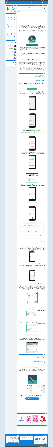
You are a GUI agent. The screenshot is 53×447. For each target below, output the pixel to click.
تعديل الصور (8, 31)
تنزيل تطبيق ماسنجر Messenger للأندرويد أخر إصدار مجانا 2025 (10, 57)
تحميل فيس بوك (16, 437)
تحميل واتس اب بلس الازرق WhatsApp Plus (39, 76)
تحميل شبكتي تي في (16, 439)
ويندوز (14, 20)
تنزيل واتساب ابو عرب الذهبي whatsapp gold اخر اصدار (11, 64)
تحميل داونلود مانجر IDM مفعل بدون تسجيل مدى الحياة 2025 (10, 51)
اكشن (14, 27)
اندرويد (11, 17)
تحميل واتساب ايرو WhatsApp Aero (40, 357)
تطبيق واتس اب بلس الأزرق (40, 227)
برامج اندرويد (43, 5)
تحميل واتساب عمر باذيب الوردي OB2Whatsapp (39, 361)
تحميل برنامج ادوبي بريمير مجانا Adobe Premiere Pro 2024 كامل (10, 45)
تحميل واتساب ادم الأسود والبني (41, 362)
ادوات (14, 24)
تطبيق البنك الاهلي (16, 440)
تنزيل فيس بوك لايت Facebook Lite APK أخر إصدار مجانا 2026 (21, 422)
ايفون (8, 17)
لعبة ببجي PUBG (11, 440)
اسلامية (11, 27)
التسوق (14, 34)
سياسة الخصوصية (43, 0)
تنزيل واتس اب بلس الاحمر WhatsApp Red (40, 75)
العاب (8, 20)
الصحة (8, 34)
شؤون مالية (11, 37)
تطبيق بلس (14, 37)
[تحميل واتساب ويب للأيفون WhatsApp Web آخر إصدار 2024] (15, 49)
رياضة (14, 31)
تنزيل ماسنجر (8, 437)
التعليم (8, 24)
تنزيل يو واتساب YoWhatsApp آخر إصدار (32, 89)
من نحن (46, 0)
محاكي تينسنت (16, 438)
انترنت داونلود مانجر (12, 438)
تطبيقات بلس (36, 5)
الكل (14, 17)
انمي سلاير (12, 439)
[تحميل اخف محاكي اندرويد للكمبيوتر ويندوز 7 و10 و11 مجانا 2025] (15, 43)
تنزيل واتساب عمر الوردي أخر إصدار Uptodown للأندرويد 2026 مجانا (28, 422)
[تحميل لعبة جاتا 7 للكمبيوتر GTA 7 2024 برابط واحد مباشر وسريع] (15, 54)
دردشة (8, 27)
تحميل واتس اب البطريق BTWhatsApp (40, 358)
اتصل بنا (40, 0)
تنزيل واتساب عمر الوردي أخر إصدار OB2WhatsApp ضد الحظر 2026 (36, 422)
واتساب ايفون (12, 437)
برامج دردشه (40, 5)
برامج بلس (42, 446)
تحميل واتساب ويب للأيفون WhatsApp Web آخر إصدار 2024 (10, 48)
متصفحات (11, 31)
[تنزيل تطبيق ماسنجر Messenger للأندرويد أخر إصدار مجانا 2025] (15, 57)
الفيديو (11, 24)
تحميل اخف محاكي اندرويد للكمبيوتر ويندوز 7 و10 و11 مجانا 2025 (10, 43)
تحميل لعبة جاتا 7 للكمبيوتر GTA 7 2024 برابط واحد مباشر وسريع (10, 54)
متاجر (8, 37)
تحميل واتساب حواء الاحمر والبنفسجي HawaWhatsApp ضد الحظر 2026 (43, 422)
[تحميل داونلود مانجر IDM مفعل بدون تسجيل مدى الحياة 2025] (15, 52)
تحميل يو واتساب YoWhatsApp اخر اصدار (31, 398)
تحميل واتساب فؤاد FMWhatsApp (40, 356)
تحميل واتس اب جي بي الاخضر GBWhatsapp (39, 79)
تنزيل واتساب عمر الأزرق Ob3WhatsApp (40, 80)
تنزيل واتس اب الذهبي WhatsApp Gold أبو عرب (39, 77)
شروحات (11, 20)
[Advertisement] (32, 19)
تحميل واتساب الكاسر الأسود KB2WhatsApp (39, 360)
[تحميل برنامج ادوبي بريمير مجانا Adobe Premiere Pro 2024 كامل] (15, 46)
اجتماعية (11, 34)
